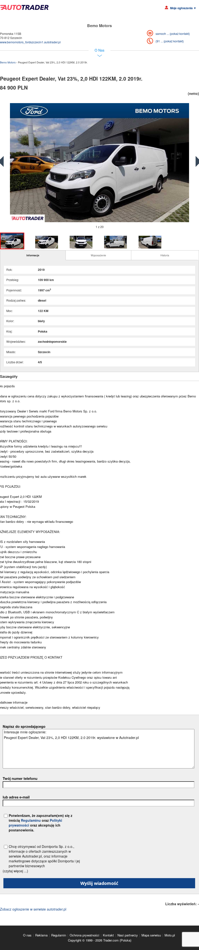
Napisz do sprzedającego (24, 726)
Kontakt (108, 935)
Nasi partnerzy (127, 935)
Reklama (41, 935)
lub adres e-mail (16, 797)
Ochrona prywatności (84, 935)
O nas (27, 935)
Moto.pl (170, 935)
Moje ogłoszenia (183, 8)
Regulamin (58, 935)
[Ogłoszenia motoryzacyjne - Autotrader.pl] (24, 7)
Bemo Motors (8, 62)
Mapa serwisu (151, 935)
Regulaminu (31, 820)
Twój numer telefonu (20, 778)
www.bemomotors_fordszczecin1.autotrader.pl (30, 42)
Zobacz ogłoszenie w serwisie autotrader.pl (33, 909)
